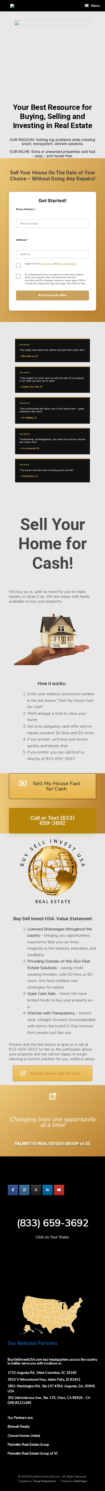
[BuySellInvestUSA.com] (12, 6)
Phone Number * (26, 209)
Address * (22, 239)
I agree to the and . (51, 263)
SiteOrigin (80, 1481)
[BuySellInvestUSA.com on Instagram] (24, 1190)
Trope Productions (44, 1481)
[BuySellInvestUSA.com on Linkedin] (47, 1190)
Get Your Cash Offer (52, 295)
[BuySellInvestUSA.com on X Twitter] (36, 1190)
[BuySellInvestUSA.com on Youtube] (59, 1190)
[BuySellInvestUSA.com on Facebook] (13, 1190)
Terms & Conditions (67, 263)
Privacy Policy (45, 263)
